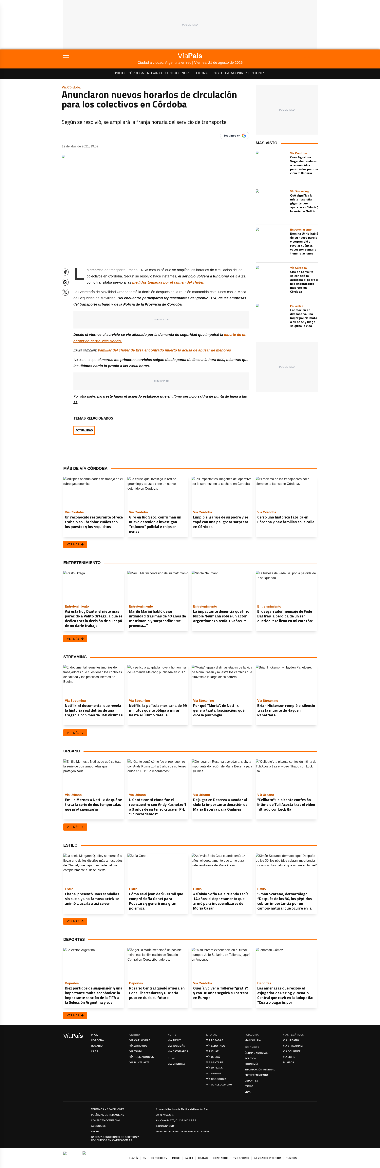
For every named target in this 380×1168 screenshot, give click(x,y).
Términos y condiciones (107, 1109)
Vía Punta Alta (139, 1062)
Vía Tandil (136, 1051)
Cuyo (217, 73)
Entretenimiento (256, 1075)
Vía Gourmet (291, 1051)
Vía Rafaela (214, 1068)
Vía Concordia (216, 1079)
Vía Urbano (291, 1040)
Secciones (255, 73)
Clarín (133, 1158)
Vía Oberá (213, 1057)
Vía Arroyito (138, 1046)
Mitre (176, 1158)
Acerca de (98, 1126)
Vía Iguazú (213, 1051)
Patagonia (234, 73)
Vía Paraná (214, 1073)
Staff (95, 1131)
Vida (248, 1091)
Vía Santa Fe (214, 1062)
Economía (251, 1064)
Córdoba (136, 73)
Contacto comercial (105, 1120)
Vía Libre (289, 1057)
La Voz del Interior (267, 1158)
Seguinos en (231, 135)
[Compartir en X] (65, 292)
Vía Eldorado (215, 1046)
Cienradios (220, 1158)
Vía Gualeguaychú (219, 1084)
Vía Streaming (293, 1046)
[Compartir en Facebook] (65, 272)
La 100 (189, 1158)
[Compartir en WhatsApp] (65, 282)
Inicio (119, 73)
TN (144, 1158)
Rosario (154, 73)
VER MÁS (73, 544)
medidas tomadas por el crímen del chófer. (168, 282)
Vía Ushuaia (253, 1040)
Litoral (202, 73)
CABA (94, 1051)
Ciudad (203, 1158)
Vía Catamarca (178, 1051)
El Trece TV (159, 1158)
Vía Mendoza (176, 1064)
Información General (260, 1069)
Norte (187, 73)
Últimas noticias (256, 1053)
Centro (172, 73)
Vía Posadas (214, 1040)
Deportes (251, 1080)
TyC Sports (241, 1158)
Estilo (249, 1086)
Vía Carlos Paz (139, 1040)
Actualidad (84, 430)
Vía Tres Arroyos (141, 1057)
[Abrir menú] (100, 56)
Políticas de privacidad (107, 1115)
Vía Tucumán (176, 1046)
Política (250, 1058)
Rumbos (288, 1062)
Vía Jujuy (174, 1040)
